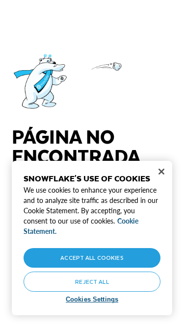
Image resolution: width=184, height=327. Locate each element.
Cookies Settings (92, 299)
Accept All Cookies (91, 257)
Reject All (91, 281)
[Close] (161, 171)
